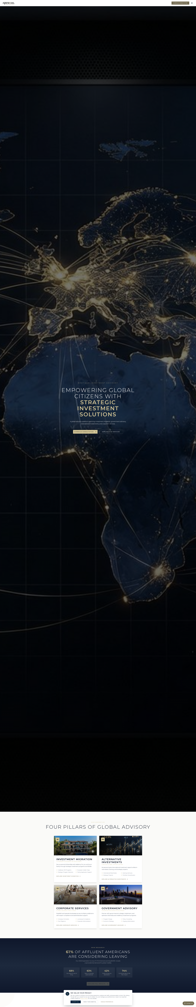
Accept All (75, 1001)
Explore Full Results (96, 982)
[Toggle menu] (192, 3)
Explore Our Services (111, 431)
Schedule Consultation (180, 3)
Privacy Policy (84, 998)
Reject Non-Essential (90, 1001)
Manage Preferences (107, 1001)
